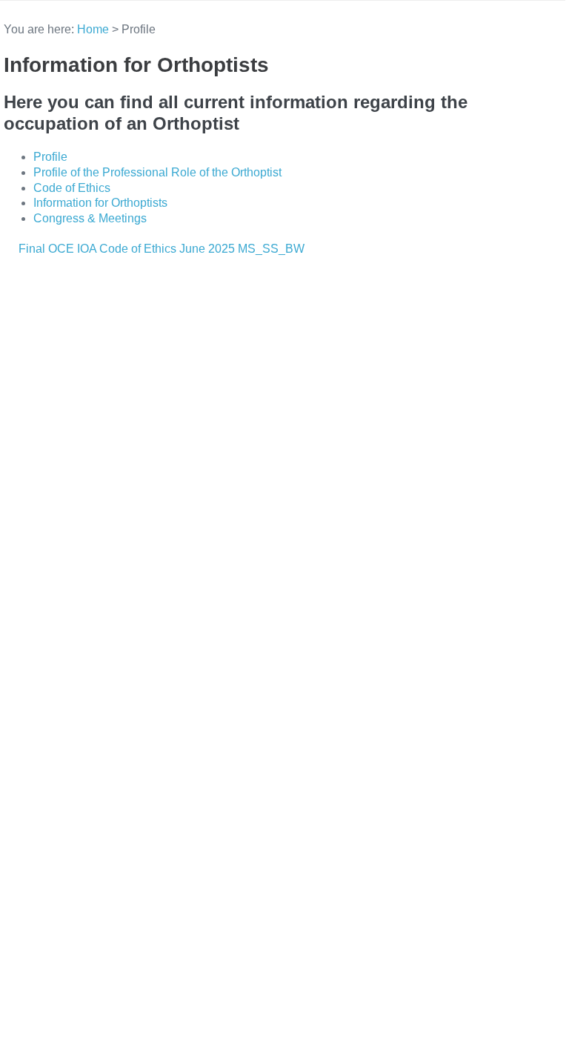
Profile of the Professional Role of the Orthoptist (157, 172)
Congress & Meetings (90, 218)
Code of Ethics (71, 188)
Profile (50, 156)
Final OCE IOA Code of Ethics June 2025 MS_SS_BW (162, 248)
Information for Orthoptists (100, 202)
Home (93, 29)
